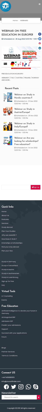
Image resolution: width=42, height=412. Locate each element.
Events (4, 300)
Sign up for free (8, 281)
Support (5, 329)
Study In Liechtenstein (10, 273)
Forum (4, 337)
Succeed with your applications (14, 333)
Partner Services (8, 352)
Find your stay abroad (10, 247)
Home (15, 20)
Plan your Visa (7, 251)
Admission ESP (7, 321)
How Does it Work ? (9, 239)
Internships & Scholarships (12, 243)
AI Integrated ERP (8, 317)
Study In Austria (8, 269)
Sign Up (36, 187)
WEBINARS (24, 20)
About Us (5, 215)
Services (5, 223)
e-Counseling (7, 296)
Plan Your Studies (8, 231)
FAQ (3, 285)
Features (5, 219)
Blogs (4, 348)
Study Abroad (7, 227)
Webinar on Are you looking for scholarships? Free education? (26, 141)
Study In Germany (9, 261)
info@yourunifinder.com (11, 381)
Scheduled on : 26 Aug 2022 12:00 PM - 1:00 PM (21, 39)
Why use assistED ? (9, 235)
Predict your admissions (11, 325)
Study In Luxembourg (10, 277)
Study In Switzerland (10, 265)
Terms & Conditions (9, 355)
